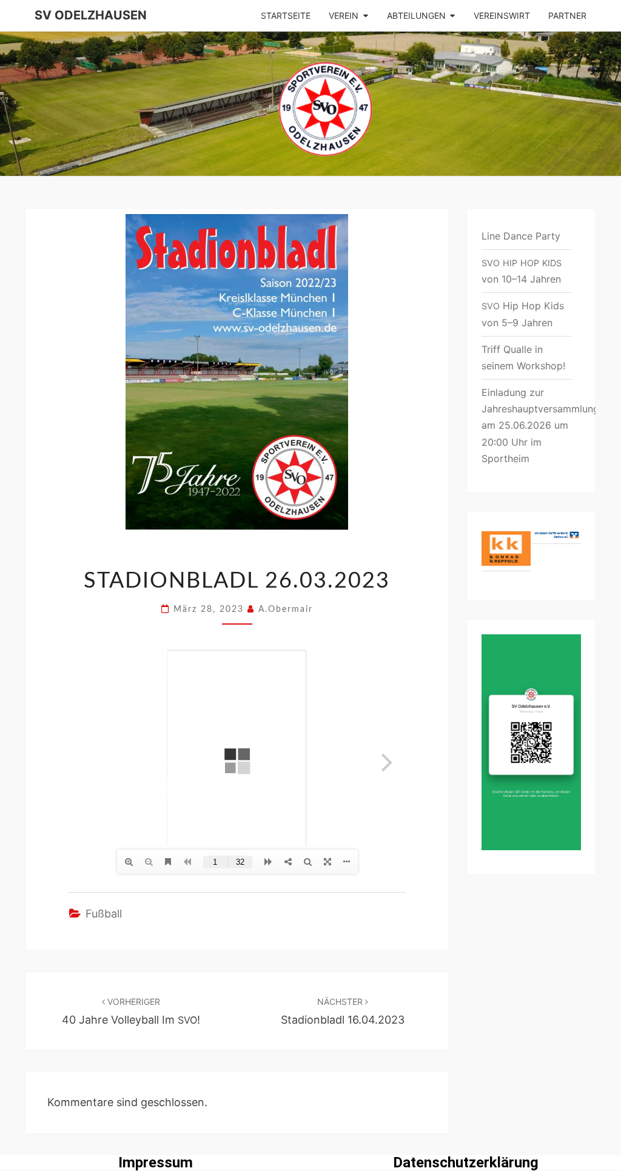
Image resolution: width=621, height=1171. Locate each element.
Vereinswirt (502, 15)
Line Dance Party (521, 236)
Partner (567, 15)
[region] (532, 556)
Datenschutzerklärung (466, 1162)
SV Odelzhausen (91, 15)
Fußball (104, 913)
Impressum (155, 1162)
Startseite (285, 15)
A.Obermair (285, 609)
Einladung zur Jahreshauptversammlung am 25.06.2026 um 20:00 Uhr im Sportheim (540, 425)
